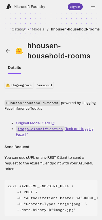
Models (38, 29)
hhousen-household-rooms (75, 29)
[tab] (14, 67)
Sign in (75, 7)
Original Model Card (33, 123)
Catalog (18, 29)
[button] (93, 6)
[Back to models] (8, 50)
